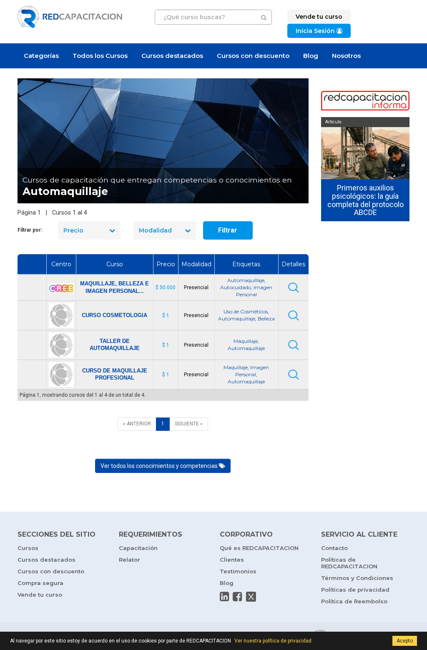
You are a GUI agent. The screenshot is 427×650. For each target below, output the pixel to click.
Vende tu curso (40, 594)
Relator (129, 559)
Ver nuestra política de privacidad (272, 641)
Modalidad (155, 230)
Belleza (266, 318)
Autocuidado (235, 287)
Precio (73, 230)
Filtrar (227, 230)
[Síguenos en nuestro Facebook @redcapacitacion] (237, 597)
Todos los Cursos (100, 56)
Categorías (41, 56)
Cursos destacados (172, 56)
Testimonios (238, 571)
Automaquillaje (245, 280)
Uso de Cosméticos (246, 311)
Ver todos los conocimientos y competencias (159, 465)
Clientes (232, 559)
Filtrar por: (30, 230)
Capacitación (138, 548)
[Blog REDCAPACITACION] (365, 101)
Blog (310, 56)
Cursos (28, 548)
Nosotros (346, 56)
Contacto (334, 548)
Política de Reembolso (354, 601)
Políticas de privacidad (355, 589)
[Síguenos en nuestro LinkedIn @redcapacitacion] (224, 597)
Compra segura (40, 583)
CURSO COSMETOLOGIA (114, 315)
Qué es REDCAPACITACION (259, 548)
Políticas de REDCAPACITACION (349, 563)
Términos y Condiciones (357, 578)
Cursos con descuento (253, 56)
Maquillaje (246, 341)
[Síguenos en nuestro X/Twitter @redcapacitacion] (251, 597)
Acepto (405, 641)
